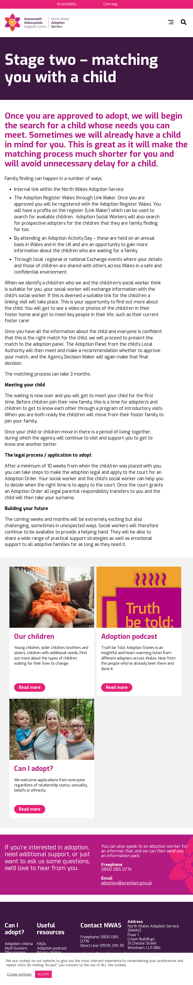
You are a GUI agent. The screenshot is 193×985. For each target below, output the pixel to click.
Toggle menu (170, 22)
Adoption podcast (52, 948)
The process (15, 952)
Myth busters (16, 948)
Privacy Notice (49, 952)
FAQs (41, 943)
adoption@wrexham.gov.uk (126, 883)
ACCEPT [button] (43, 974)
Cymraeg (110, 4)
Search (183, 22)
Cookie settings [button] (19, 974)
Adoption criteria (19, 943)
